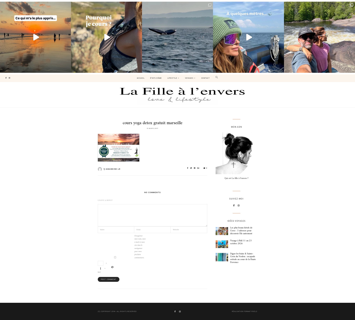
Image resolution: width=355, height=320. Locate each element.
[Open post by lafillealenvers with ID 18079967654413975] (106, 37)
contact (205, 78)
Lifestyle (172, 78)
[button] (216, 77)
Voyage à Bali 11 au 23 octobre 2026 (241, 242)
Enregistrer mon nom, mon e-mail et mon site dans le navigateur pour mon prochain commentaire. (140, 246)
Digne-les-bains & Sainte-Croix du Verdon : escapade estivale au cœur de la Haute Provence (243, 258)
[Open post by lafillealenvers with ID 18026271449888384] (35, 37)
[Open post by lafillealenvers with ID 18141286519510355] (319, 37)
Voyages (189, 78)
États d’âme (156, 78)
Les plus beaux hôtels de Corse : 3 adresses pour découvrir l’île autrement (241, 231)
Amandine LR (113, 169)
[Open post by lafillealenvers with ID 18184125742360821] (248, 37)
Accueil (141, 78)
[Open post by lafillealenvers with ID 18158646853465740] (177, 37)
